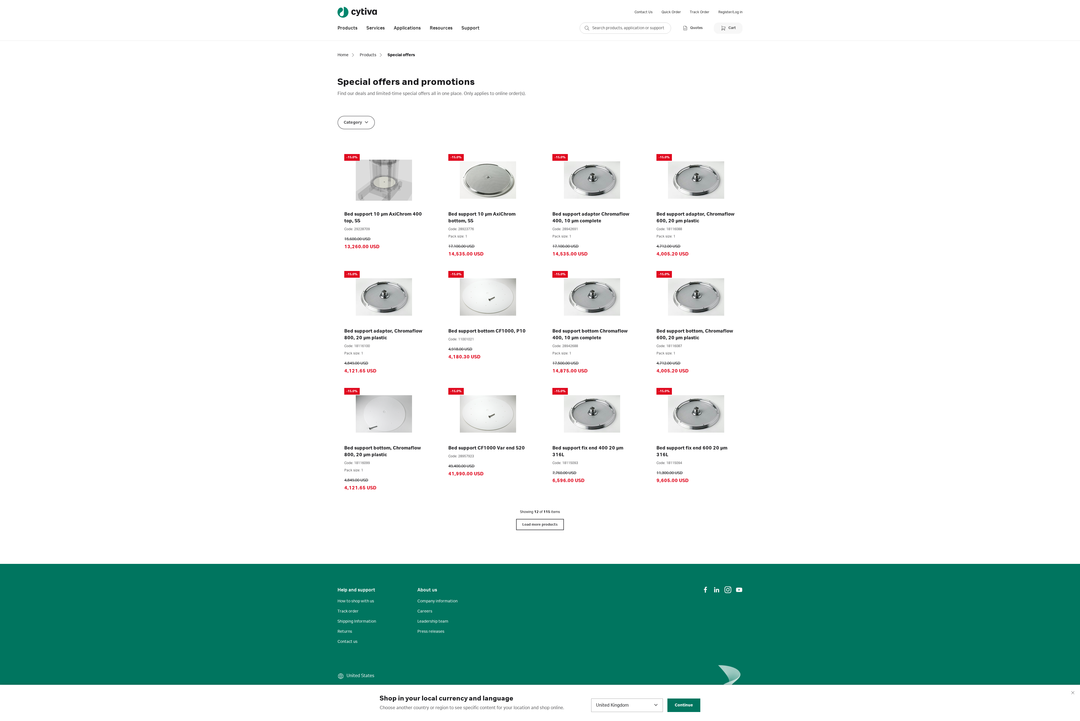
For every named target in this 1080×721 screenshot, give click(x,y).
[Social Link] (705, 589)
